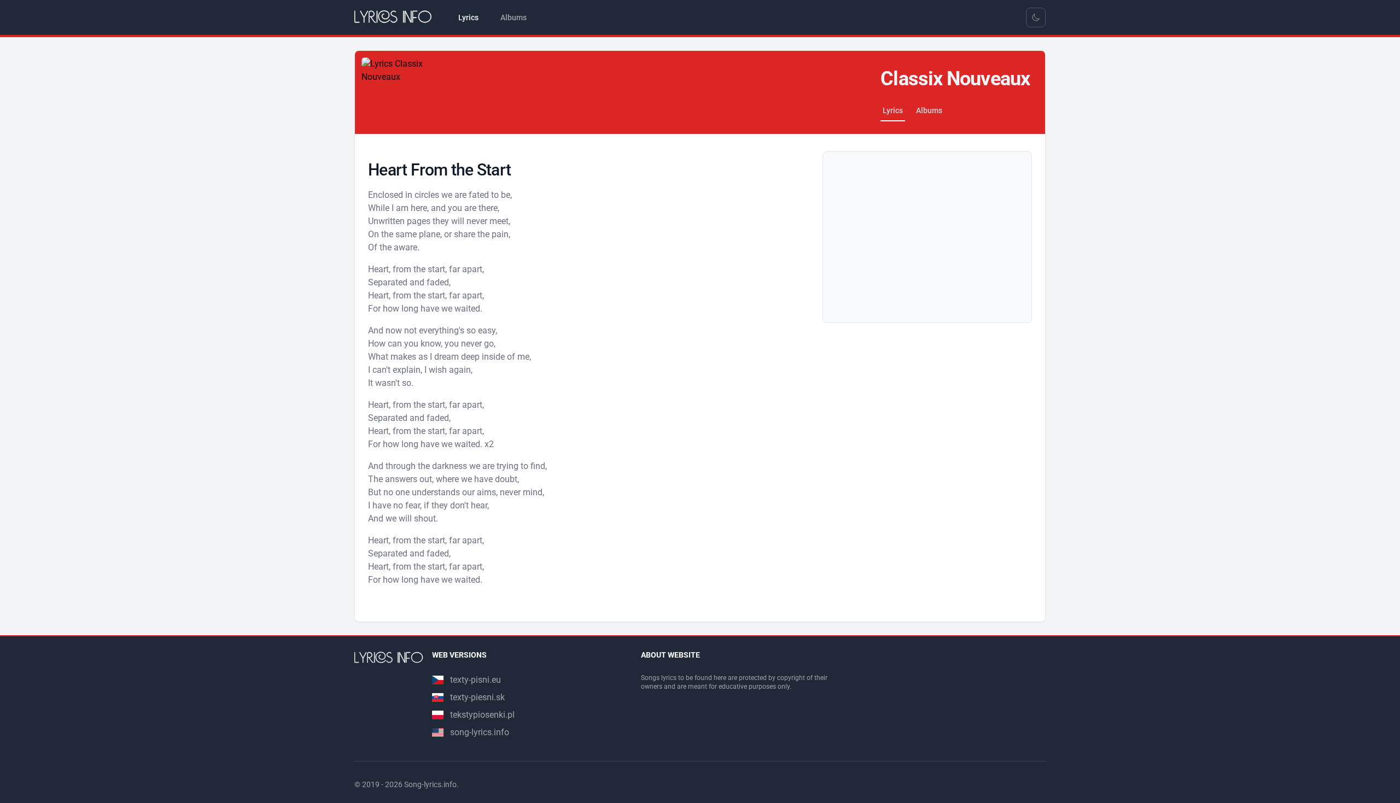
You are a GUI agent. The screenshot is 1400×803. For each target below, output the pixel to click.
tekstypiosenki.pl (482, 715)
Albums (929, 110)
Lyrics (893, 110)
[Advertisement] (927, 237)
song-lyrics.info (479, 732)
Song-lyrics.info (430, 784)
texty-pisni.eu (475, 680)
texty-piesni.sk (477, 697)
